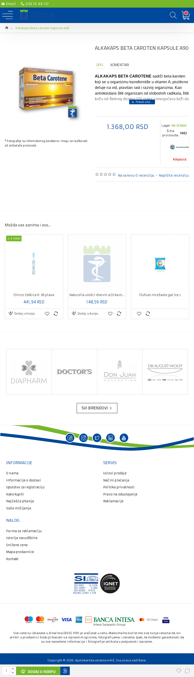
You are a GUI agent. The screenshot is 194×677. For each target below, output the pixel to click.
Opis (99, 65)
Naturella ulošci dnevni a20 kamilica (97, 295)
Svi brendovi (95, 408)
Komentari (119, 65)
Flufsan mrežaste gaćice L (160, 295)
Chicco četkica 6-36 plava (33, 295)
